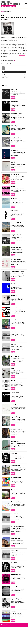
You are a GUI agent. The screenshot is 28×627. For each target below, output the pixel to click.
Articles (11, 31)
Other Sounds (12, 23)
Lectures (11, 41)
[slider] (23, 72)
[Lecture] (3, 72)
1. (4, 74)
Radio (11, 18)
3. (5, 77)
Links (10, 625)
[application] (14, 72)
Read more (13, 97)
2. (6, 75)
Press (11, 33)
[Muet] (20, 72)
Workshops (12, 38)
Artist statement (13, 5)
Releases (11, 28)
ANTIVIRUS (22, 55)
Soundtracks (12, 20)
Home (2, 11)
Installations (12, 15)
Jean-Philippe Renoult (14, 10)
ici (14, 60)
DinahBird (12, 7)
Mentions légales (4, 625)
